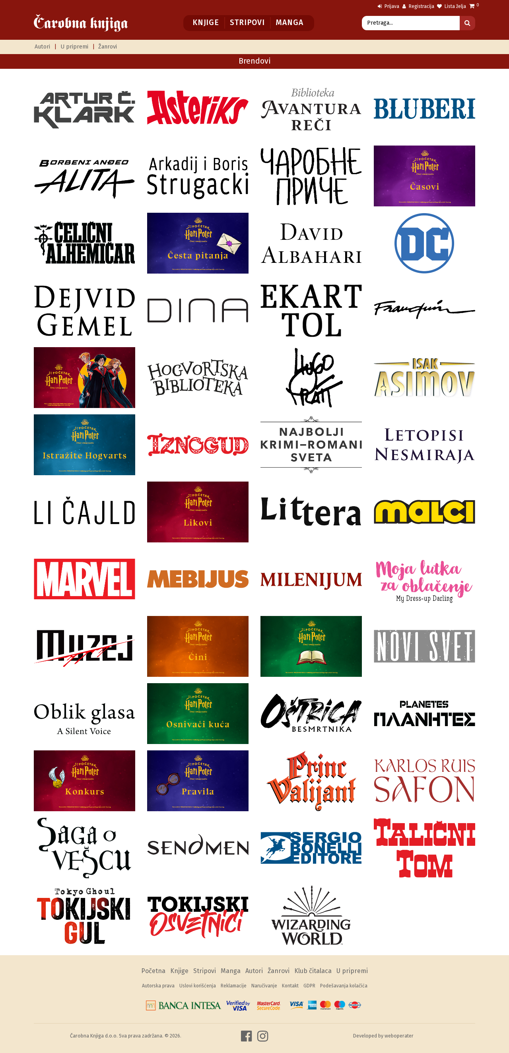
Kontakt (290, 986)
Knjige (205, 22)
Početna (153, 971)
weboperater (399, 1036)
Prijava (391, 6)
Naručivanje (264, 986)
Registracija (421, 6)
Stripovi (247, 22)
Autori (42, 46)
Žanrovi (107, 46)
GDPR (309, 986)
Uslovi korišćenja (197, 986)
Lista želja (454, 6)
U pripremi (74, 46)
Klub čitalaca (313, 971)
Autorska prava (158, 986)
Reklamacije (234, 986)
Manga (289, 22)
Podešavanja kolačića (343, 986)
